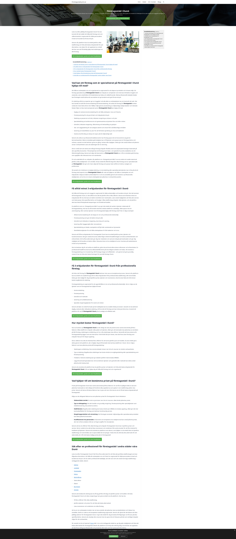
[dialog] (118, 534)
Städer (144, 2)
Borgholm (77, 487)
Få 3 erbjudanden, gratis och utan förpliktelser (118, 18)
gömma (89, 62)
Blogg (159, 2)
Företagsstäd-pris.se (79, 2)
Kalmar (76, 465)
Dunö (92, 523)
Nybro (76, 474)
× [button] (234, 530)
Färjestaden (77, 471)
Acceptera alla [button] (113, 536)
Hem (139, 2)
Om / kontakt (152, 2)
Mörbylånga (77, 477)
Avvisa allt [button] (123, 536)
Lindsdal (76, 468)
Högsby (76, 490)
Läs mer (130, 533)
